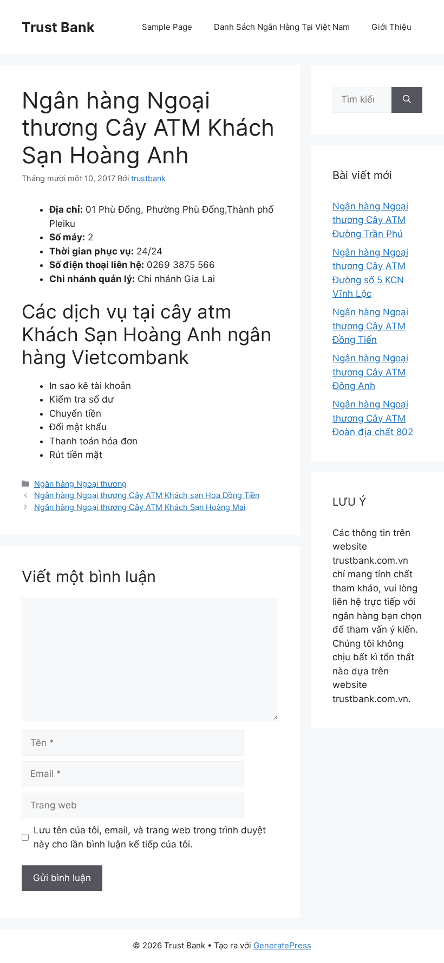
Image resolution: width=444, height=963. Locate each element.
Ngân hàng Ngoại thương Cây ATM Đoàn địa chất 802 (372, 418)
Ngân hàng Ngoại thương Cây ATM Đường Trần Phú (370, 220)
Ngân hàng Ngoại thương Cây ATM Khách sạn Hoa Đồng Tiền (146, 495)
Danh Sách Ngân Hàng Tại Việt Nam (282, 27)
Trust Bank (58, 27)
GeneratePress (282, 945)
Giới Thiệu (391, 27)
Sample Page (167, 27)
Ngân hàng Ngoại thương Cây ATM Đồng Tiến (370, 326)
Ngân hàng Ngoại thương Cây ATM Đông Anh (370, 372)
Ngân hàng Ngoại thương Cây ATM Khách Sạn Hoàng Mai (139, 507)
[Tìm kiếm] (406, 100)
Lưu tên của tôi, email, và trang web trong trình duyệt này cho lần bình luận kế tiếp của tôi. (150, 837)
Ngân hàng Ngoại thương (80, 483)
